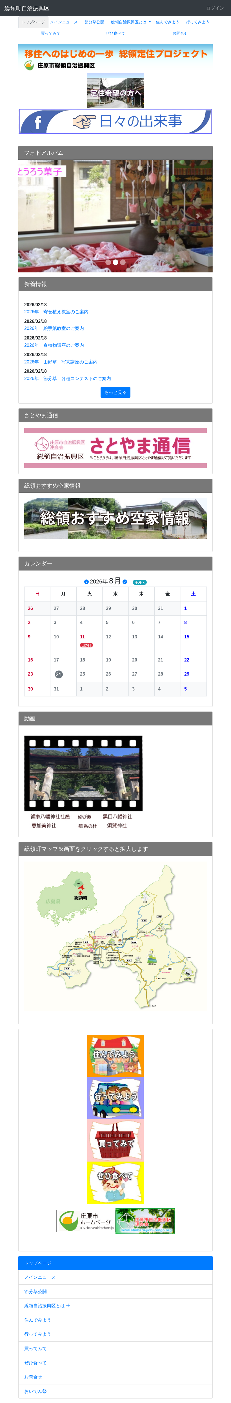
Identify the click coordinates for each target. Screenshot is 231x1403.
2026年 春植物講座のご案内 (54, 345)
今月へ (140, 582)
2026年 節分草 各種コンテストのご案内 (67, 378)
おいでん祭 (35, 1391)
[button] (33, 216)
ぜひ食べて (115, 33)
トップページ (33, 22)
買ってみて (51, 33)
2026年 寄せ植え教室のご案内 (56, 311)
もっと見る (115, 392)
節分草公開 (94, 22)
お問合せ (180, 33)
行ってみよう (198, 22)
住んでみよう (167, 22)
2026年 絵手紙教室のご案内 (54, 328)
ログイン (215, 8)
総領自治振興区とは (129, 22)
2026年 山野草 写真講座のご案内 (60, 361)
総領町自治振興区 (27, 8)
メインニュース (64, 22)
